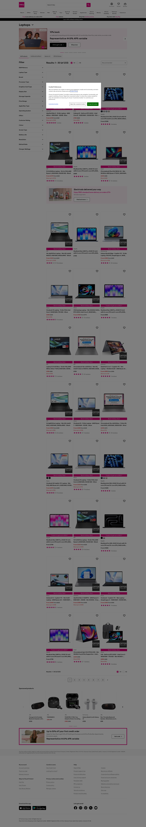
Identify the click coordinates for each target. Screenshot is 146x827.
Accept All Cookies (92, 104)
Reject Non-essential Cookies (77, 104)
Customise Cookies (53, 104)
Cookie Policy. (74, 91)
